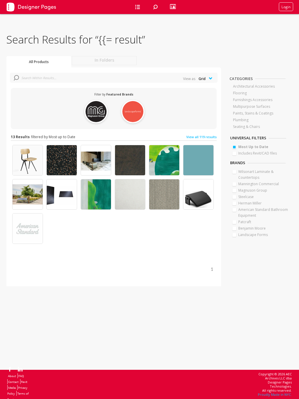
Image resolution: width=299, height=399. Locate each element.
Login (286, 7)
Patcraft (244, 221)
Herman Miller (250, 203)
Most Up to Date (253, 146)
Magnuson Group (252, 190)
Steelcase (246, 196)
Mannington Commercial (258, 183)
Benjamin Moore (252, 228)
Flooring (240, 93)
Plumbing (240, 119)
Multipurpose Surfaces (251, 106)
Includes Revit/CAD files (257, 153)
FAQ (21, 376)
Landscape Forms (253, 234)
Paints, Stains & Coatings (253, 113)
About (12, 376)
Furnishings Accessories (252, 99)
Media (12, 387)
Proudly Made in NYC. (275, 394)
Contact (13, 381)
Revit (24, 381)
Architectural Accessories (254, 86)
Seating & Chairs (246, 126)
